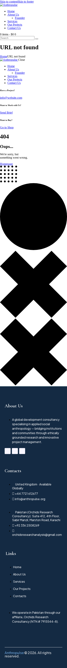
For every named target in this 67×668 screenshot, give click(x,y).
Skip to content (9, 1)
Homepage (6, 163)
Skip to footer (26, 1)
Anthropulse (14, 653)
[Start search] (36, 38)
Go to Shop (7, 127)
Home (3, 56)
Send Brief (6, 112)
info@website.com (11, 97)
